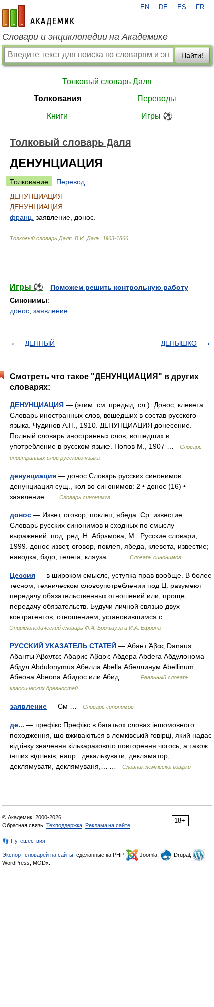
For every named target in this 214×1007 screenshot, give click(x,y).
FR (200, 7)
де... (17, 725)
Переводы (156, 98)
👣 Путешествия (23, 841)
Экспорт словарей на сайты (37, 855)
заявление (50, 311)
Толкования (57, 98)
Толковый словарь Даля (107, 81)
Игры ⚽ (157, 116)
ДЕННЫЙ (40, 343)
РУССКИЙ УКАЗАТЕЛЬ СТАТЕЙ (63, 646)
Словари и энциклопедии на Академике (85, 37)
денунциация (33, 476)
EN (144, 7)
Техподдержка (64, 825)
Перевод (70, 182)
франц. (22, 217)
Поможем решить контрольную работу (119, 287)
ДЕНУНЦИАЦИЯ (37, 405)
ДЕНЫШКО (179, 343)
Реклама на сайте (107, 825)
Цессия (22, 575)
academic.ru (38, 16)
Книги (57, 116)
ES (181, 7)
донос (19, 311)
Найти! (192, 55)
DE (163, 7)
